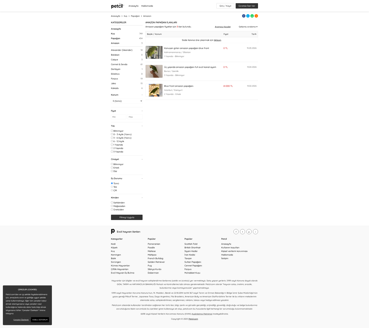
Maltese (152, 251)
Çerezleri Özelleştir (21, 320)
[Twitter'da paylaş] (248, 16)
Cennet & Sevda (119, 64)
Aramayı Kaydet (223, 26)
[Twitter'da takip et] (242, 231)
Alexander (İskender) (121, 50)
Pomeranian (154, 244)
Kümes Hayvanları (120, 265)
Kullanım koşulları (230, 247)
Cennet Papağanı (193, 265)
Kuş (113, 33)
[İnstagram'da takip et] (255, 231)
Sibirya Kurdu (154, 269)
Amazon (115, 43)
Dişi (115, 171)
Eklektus (115, 73)
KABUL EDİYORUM (40, 320)
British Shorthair (192, 247)
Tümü (116, 183)
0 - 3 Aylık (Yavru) (122, 134)
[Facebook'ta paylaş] (243, 16)
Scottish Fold (190, 244)
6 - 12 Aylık (118, 141)
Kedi (113, 244)
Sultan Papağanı (192, 262)
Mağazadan (119, 206)
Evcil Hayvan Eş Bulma (122, 272)
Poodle (151, 247)
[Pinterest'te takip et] (249, 231)
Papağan (115, 38)
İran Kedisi (189, 254)
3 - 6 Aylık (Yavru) (122, 137)
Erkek (116, 167)
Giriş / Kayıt (225, 5)
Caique (114, 59)
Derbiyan (115, 69)
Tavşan (188, 258)
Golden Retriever (156, 262)
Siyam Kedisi (190, 251)
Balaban (115, 54)
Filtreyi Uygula (126, 217)
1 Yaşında (118, 144)
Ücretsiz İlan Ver (247, 5)
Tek (115, 187)
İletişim (224, 258)
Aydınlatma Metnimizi (202, 314)
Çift (115, 190)
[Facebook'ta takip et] (236, 231)
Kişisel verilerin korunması (234, 251)
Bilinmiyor (118, 130)
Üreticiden (118, 209)
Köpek (114, 247)
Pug (150, 265)
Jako (113, 83)
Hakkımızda (147, 5)
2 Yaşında (118, 148)
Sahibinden (119, 202)
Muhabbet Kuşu (192, 272)
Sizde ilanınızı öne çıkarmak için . (202, 40)
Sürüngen (116, 262)
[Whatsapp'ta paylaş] (252, 16)
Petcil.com (193, 319)
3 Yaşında (118, 151)
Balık (113, 258)
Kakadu (115, 88)
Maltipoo (152, 254)
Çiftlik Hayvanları (119, 269)
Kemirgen (116, 254)
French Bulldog (155, 258)
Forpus (114, 78)
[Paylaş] (256, 16)
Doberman (153, 272)
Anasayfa (133, 5)
